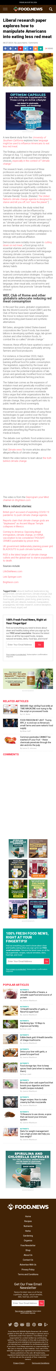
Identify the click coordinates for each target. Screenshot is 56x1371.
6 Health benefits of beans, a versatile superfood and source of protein (36, 995)
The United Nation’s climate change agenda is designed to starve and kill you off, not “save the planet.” (27, 199)
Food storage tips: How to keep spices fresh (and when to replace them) (36, 1068)
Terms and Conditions (28, 1274)
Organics (28, 1240)
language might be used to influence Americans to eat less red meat (26, 143)
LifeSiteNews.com (12, 571)
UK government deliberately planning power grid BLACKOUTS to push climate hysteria (28, 548)
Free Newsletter (28, 1245)
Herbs (28, 1231)
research (29, 605)
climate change (40, 594)
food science (44, 596)
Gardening (28, 1236)
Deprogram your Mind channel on (26, 499)
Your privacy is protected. (16, 655)
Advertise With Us (28, 1264)
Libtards (22, 602)
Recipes (28, 1221)
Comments (33, 43)
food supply (8, 599)
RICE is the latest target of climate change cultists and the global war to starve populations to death (28, 557)
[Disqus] (28, 795)
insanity (6, 602)
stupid (20, 607)
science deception (42, 605)
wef (25, 607)
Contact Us (28, 1260)
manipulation (42, 602)
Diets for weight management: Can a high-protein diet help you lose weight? (35, 1134)
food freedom (18, 596)
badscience (39, 591)
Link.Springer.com (12, 576)
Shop (28, 1250)
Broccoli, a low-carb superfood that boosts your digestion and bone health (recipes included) (36, 1085)
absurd (20, 591)
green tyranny (43, 599)
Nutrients (28, 1226)
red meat (20, 605)
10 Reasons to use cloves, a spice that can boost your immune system (35, 1117)
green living (30, 599)
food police (31, 596)
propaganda (9, 605)
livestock (31, 602)
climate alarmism (23, 594)
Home (28, 1216)
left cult (14, 602)
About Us (28, 1255)
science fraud (9, 607)
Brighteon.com (11, 582)
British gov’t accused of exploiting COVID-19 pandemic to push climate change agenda (26, 514)
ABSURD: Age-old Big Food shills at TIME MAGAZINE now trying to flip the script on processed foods (36, 708)
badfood (29, 591)
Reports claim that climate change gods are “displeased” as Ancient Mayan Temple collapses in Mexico (26, 523)
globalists (19, 599)
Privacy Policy (28, 1269)
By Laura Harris (20, 43)
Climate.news (15, 449)
